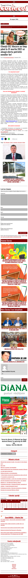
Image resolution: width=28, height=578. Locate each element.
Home (2, 23)
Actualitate (6, 23)
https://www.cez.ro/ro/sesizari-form (13, 129)
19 (11, 506)
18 (6, 506)
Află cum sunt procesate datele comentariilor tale (14, 236)
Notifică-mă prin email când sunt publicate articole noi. (7, 229)
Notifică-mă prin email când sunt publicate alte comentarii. (7, 224)
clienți (11, 142)
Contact (14, 567)
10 (2, 504)
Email (2, 212)
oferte (23, 142)
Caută (2, 377)
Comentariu (3, 193)
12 (11, 504)
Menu (14, 2)
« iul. (2, 511)
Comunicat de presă (9, 57)
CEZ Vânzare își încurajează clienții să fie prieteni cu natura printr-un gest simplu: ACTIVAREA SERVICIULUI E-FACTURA (14, 261)
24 (2, 507)
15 (22, 504)
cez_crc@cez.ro (4, 131)
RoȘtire (15, 160)
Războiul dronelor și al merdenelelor (14, 362)
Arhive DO (14, 566)
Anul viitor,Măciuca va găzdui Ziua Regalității (14, 348)
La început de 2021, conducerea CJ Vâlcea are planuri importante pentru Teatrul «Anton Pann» (14, 180)
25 (6, 507)
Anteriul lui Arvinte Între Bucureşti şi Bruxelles (11, 530)
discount (20, 142)
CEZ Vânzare (7, 142)
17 (2, 506)
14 (18, 504)
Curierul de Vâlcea (16, 576)
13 (15, 504)
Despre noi (14, 564)
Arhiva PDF (14, 565)
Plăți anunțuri (14, 568)
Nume (2, 207)
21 (18, 506)
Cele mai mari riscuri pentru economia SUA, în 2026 (12, 527)
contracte (15, 142)
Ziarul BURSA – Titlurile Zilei (14, 517)
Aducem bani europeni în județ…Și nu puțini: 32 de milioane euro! (14, 329)
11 (6, 504)
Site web (2, 217)
